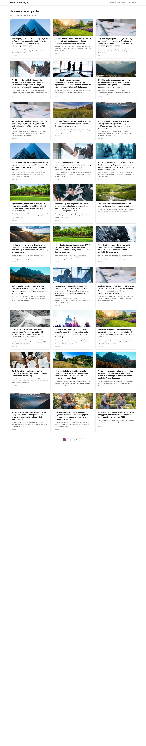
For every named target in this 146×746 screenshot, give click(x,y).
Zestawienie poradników (117, 3)
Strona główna (132, 3)
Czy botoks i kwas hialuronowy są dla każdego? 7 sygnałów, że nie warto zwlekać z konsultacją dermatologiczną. (29, 373)
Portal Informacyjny (19, 2)
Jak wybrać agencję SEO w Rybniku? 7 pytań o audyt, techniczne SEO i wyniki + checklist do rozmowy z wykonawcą (73, 123)
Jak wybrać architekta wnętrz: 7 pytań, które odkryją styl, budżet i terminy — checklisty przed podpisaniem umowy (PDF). (116, 414)
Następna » (79, 440)
